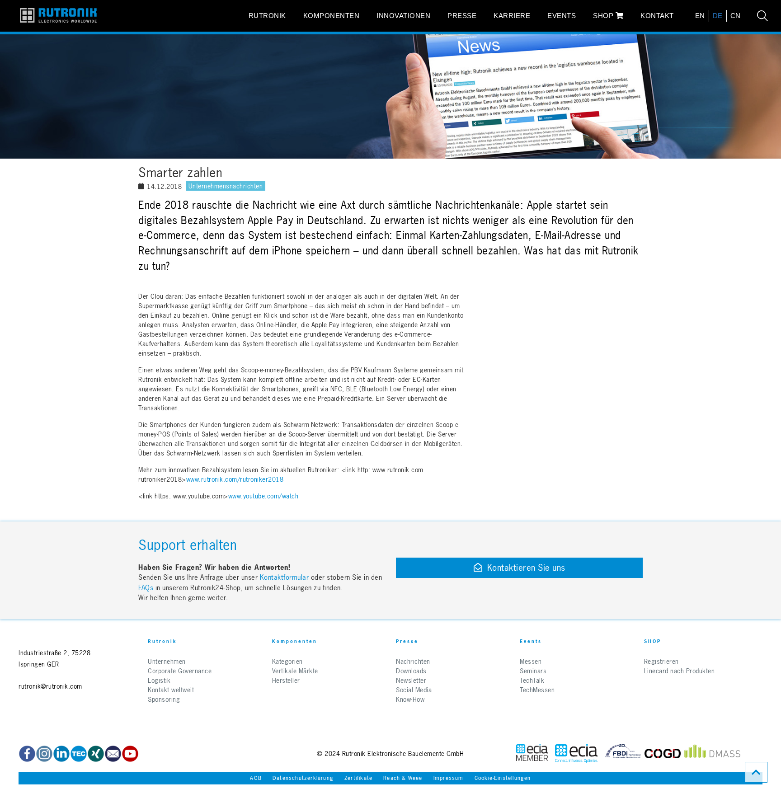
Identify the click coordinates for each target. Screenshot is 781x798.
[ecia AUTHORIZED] (532, 753)
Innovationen (403, 15)
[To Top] (756, 772)
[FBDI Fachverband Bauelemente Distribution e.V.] (623, 753)
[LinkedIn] (61, 753)
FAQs (146, 587)
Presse (461, 15)
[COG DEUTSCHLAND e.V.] (663, 753)
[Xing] (44, 753)
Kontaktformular (284, 577)
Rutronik (267, 15)
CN (735, 15)
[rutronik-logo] (58, 16)
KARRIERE (512, 15)
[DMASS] (712, 753)
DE (718, 15)
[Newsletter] (113, 753)
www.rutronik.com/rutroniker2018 (235, 479)
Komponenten (331, 15)
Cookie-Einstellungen (503, 778)
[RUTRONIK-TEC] (78, 753)
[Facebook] (27, 753)
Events (561, 15)
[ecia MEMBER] (576, 753)
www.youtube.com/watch (263, 496)
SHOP (604, 15)
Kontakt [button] (657, 15)
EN (700, 15)
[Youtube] (130, 753)
